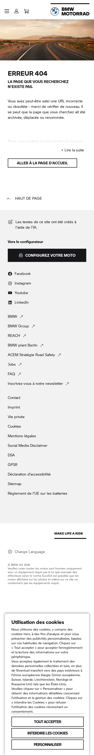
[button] (7, 11)
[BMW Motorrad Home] (70, 11)
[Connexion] (16, 9)
